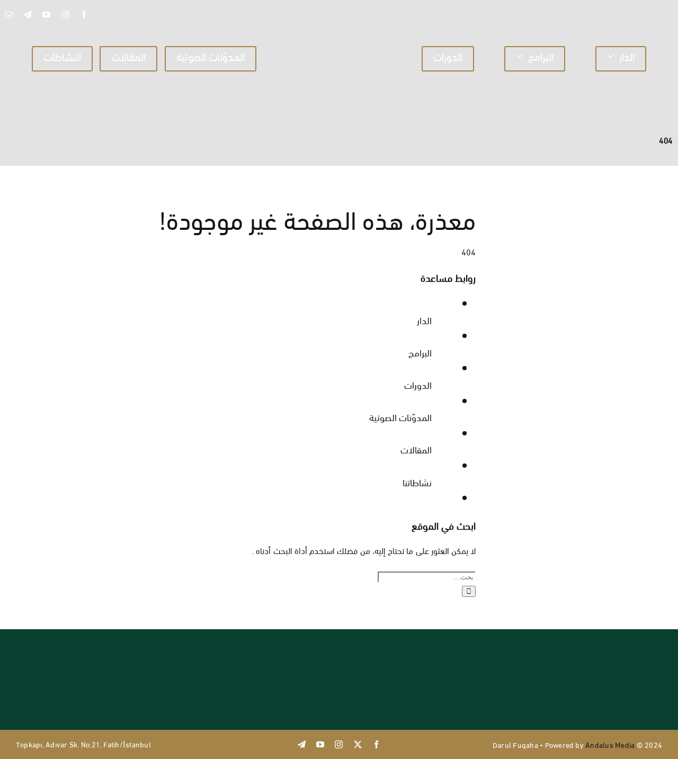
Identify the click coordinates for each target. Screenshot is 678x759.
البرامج (420, 352)
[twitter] (358, 744)
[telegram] (28, 15)
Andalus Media (610, 744)
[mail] (9, 15)
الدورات (418, 384)
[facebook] (84, 15)
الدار (424, 319)
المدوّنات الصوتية (400, 416)
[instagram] (65, 15)
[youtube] (46, 15)
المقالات (416, 449)
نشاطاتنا (417, 481)
